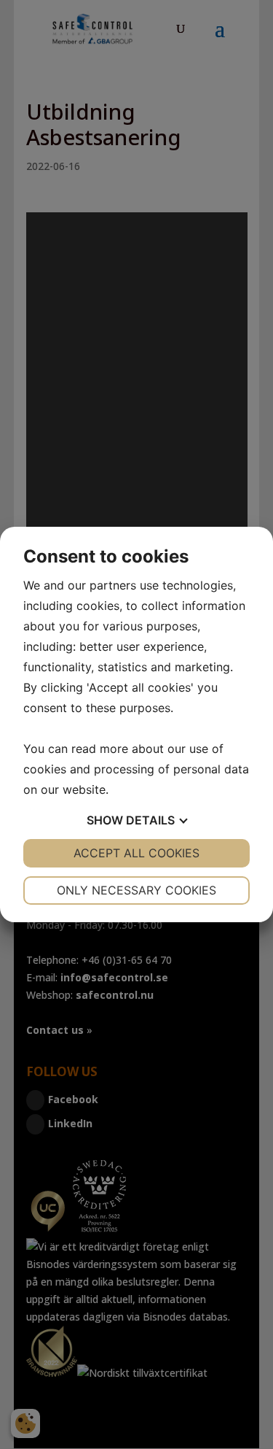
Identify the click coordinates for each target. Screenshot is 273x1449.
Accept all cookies (136, 853)
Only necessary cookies (136, 890)
